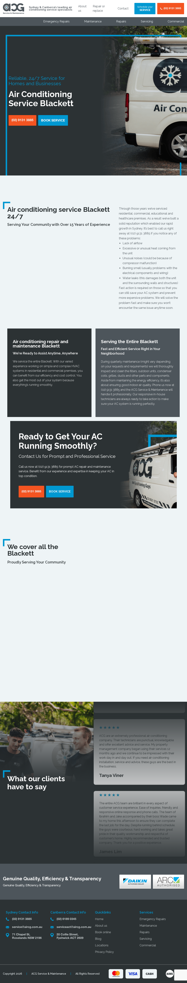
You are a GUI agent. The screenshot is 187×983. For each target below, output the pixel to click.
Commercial (176, 21)
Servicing (147, 21)
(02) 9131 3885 (140, 233)
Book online (103, 932)
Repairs (121, 21)
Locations (101, 945)
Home (99, 919)
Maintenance (93, 21)
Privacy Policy (104, 952)
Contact (123, 8)
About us (101, 925)
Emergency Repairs (56, 21)
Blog (98, 938)
